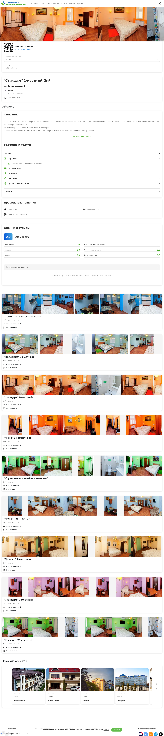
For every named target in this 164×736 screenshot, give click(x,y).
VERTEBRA (19, 700)
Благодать (53, 700)
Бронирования (68, 3)
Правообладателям (147, 729)
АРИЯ (86, 700)
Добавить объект (38, 3)
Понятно (116, 730)
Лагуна (121, 700)
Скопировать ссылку (22, 49)
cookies (106, 730)
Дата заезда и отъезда (13, 57)
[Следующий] (156, 686)
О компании (13, 729)
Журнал (80, 3)
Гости (8, 65)
